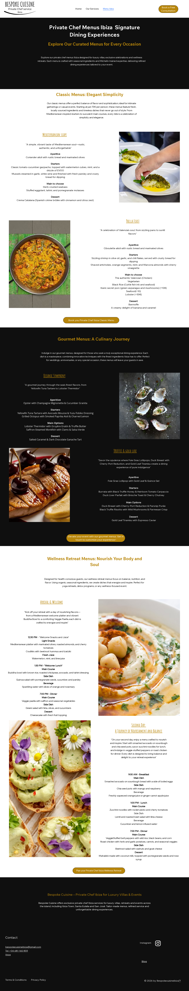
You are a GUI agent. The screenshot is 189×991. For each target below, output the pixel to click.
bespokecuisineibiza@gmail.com (23, 946)
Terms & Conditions (16, 979)
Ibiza (8, 954)
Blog (144, 961)
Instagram (145, 942)
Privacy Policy (38, 979)
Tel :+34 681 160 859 (16, 950)
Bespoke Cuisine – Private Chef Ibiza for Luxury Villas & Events (95, 894)
